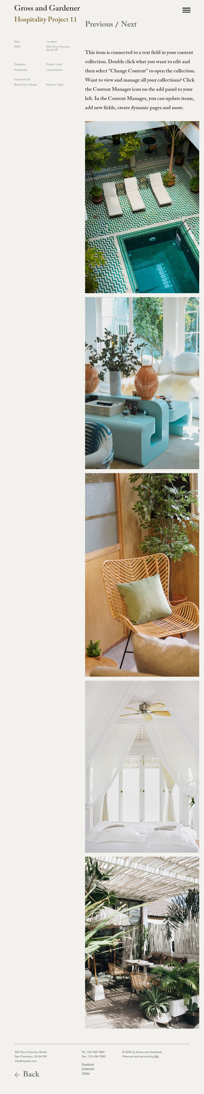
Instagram (88, 1068)
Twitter (86, 1073)
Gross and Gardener (47, 9)
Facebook (88, 1064)
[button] (186, 10)
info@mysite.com (25, 1061)
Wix (156, 1056)
